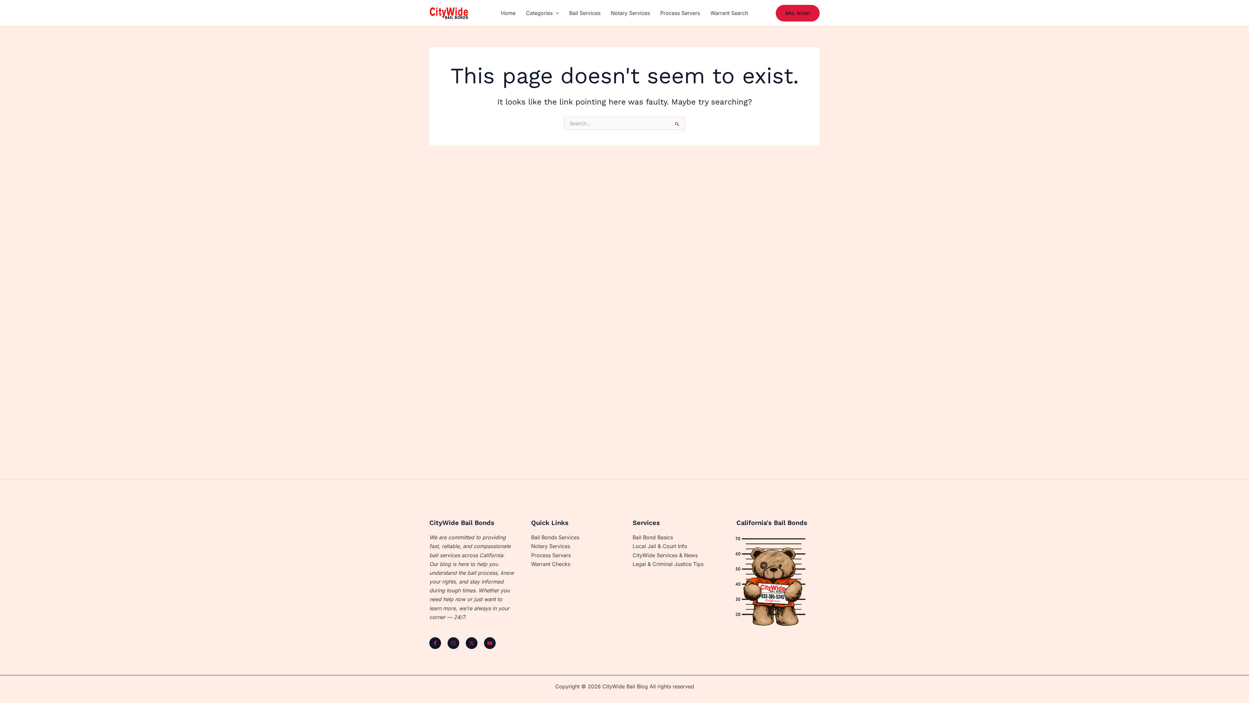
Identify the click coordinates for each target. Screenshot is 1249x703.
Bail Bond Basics (653, 537)
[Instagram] (453, 643)
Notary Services (630, 13)
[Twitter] (471, 643)
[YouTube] (490, 643)
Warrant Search (729, 13)
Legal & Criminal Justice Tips (668, 564)
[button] (556, 13)
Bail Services (584, 13)
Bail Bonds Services (555, 537)
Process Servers (680, 13)
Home (508, 13)
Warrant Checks (550, 564)
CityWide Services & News (665, 555)
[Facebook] (435, 643)
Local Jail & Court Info (660, 546)
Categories (539, 13)
